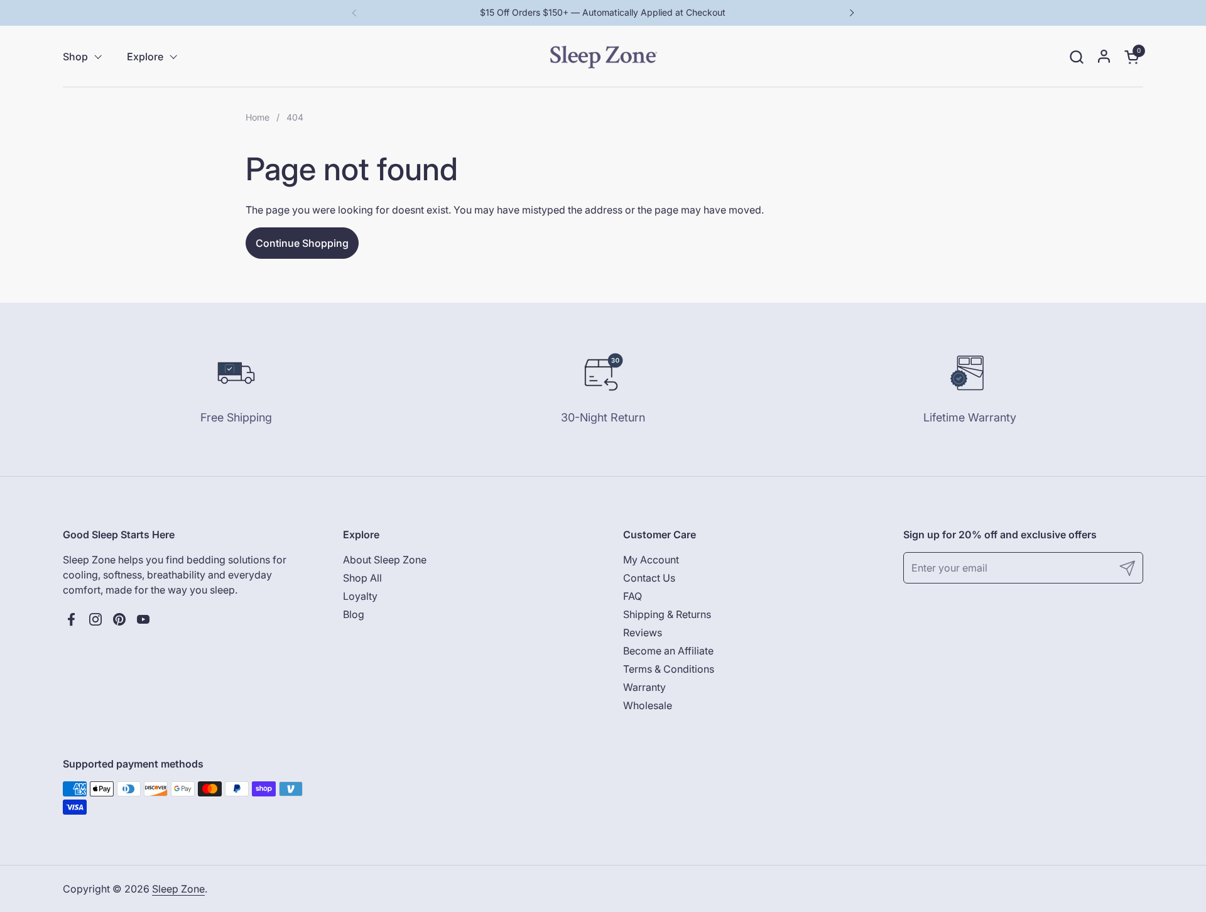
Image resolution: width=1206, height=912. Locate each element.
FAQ (632, 596)
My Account (651, 559)
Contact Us (649, 578)
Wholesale (647, 705)
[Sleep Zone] (603, 56)
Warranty (644, 687)
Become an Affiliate (668, 650)
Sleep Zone (178, 888)
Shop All (362, 578)
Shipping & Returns (667, 614)
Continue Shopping (302, 243)
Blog (353, 614)
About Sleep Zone (384, 559)
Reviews (642, 632)
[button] (1076, 57)
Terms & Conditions (668, 669)
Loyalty (360, 596)
